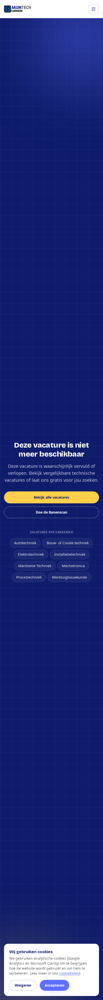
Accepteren (54, 985)
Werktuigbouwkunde (69, 577)
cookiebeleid (69, 973)
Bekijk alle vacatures (51, 497)
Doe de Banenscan (51, 512)
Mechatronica (73, 565)
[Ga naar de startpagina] (17, 8)
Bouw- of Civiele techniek (68, 542)
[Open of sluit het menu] (93, 8)
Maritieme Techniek (34, 565)
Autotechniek (25, 542)
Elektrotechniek (31, 554)
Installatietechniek (69, 554)
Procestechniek (29, 577)
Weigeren (23, 985)
